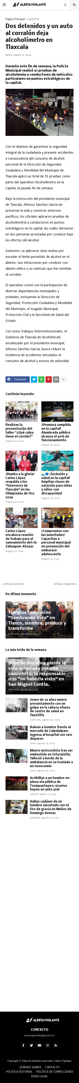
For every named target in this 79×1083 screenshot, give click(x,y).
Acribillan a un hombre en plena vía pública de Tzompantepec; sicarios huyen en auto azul (49, 783)
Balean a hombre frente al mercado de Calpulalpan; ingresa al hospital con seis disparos (51, 733)
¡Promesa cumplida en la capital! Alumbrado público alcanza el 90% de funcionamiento (56, 432)
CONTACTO (52, 1067)
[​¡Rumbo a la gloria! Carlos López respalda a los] (22, 461)
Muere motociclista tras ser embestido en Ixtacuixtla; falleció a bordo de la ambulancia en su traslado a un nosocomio (51, 758)
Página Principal (15, 19)
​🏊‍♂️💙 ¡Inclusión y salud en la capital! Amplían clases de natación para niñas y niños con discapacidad (56, 484)
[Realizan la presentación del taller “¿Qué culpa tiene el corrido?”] (22, 411)
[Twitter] (34, 379)
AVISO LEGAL (39, 1076)
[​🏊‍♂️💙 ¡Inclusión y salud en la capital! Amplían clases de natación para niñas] (57, 461)
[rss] (56, 1045)
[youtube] (39, 1045)
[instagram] (47, 1045)
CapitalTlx (33, 19)
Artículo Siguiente (64, 584)
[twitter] (31, 1045)
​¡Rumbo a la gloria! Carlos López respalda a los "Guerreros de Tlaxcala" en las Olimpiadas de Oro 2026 (20, 486)
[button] (4, 5)
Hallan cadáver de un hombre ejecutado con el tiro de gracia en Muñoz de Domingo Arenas (50, 807)
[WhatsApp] (41, 379)
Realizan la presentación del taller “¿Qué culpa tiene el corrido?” (20, 430)
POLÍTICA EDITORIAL (19, 1071)
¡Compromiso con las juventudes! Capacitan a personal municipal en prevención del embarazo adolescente (56, 542)
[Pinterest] (49, 379)
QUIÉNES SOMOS (30, 1067)
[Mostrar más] (63, 379)
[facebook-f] (23, 1045)
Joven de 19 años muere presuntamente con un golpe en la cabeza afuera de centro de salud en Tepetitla (50, 707)
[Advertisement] (39, 871)
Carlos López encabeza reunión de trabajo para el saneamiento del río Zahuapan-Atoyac (21, 538)
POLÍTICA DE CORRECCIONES (54, 1071)
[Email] (56, 379)
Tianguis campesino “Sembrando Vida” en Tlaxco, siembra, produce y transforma (37, 620)
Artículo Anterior (14, 584)
